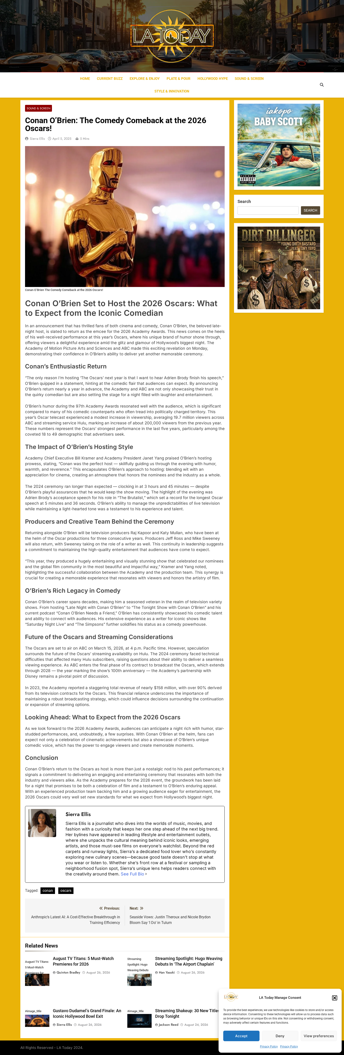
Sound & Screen (249, 79)
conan (48, 890)
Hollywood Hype (213, 79)
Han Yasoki (167, 972)
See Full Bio (132, 873)
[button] (334, 998)
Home (85, 79)
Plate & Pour (178, 79)
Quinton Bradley (68, 972)
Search (244, 201)
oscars (65, 890)
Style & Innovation (171, 91)
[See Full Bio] (146, 874)
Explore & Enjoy (145, 79)
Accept (241, 1036)
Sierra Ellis (37, 138)
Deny (280, 1036)
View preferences (319, 1036)
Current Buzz (110, 79)
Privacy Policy (269, 1046)
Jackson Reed (168, 1024)
